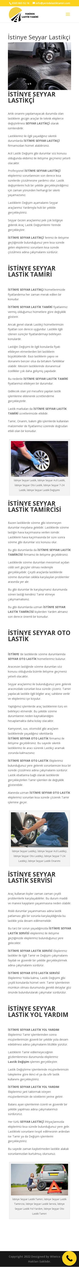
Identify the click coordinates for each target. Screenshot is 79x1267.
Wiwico (55, 1256)
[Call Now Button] (69, 1258)
